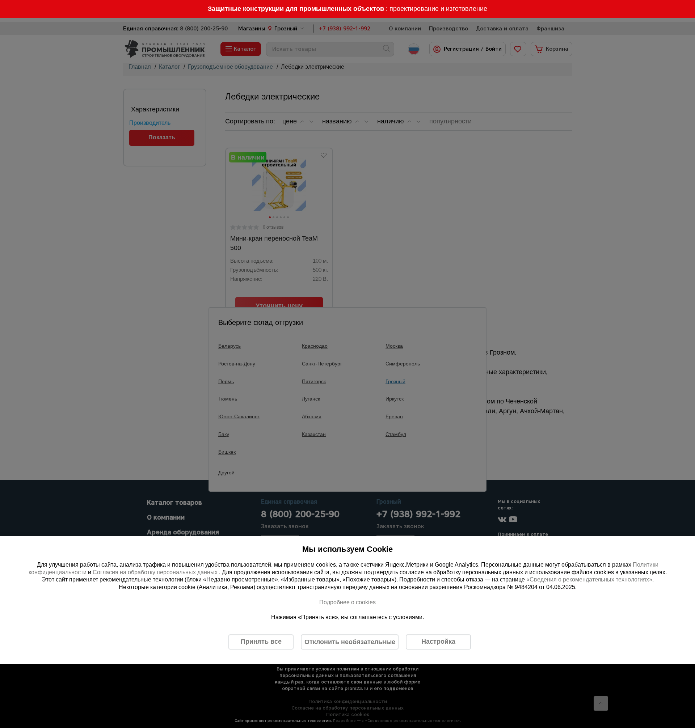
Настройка (438, 641)
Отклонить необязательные (349, 642)
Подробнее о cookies (347, 602)
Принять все (261, 641)
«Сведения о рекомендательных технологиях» (589, 580)
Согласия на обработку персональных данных (156, 572)
